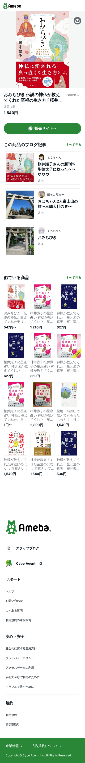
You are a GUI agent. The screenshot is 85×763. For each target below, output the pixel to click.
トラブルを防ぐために (20, 686)
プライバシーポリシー (20, 658)
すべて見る (73, 144)
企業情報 (12, 746)
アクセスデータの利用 (20, 667)
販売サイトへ (45, 128)
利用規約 (11, 715)
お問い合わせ (14, 601)
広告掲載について (45, 746)
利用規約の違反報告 (18, 620)
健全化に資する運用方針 (21, 648)
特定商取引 (13, 724)
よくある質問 (14, 610)
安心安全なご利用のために (23, 677)
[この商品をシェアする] (77, 20)
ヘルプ (10, 591)
